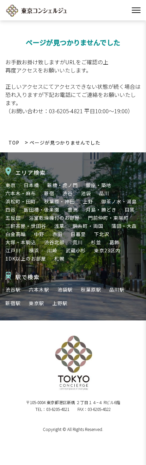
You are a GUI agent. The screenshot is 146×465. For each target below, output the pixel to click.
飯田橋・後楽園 (41, 209)
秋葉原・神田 (59, 201)
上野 (88, 201)
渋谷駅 (13, 289)
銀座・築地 (98, 185)
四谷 (10, 209)
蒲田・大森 (124, 225)
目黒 (130, 209)
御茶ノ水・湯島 (119, 201)
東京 (10, 185)
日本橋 (31, 185)
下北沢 (101, 234)
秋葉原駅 (91, 289)
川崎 (52, 250)
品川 (104, 193)
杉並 (96, 242)
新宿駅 (13, 303)
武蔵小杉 (76, 250)
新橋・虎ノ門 (62, 185)
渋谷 (67, 193)
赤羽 (57, 234)
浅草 (59, 225)
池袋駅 (65, 289)
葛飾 (114, 242)
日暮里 (78, 234)
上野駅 (60, 303)
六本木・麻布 (20, 193)
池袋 (86, 193)
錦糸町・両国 (88, 225)
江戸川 (13, 250)
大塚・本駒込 (20, 242)
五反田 (13, 217)
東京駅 (36, 303)
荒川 (78, 242)
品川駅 (117, 289)
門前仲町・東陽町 (108, 217)
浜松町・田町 (20, 201)
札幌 (59, 258)
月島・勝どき (101, 209)
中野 (39, 234)
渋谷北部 (54, 242)
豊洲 (73, 209)
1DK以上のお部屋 (25, 258)
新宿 (49, 193)
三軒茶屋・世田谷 (25, 225)
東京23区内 (107, 250)
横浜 (34, 250)
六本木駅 (39, 289)
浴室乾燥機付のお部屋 (54, 217)
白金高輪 (15, 234)
